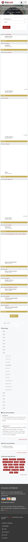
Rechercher (6, 27)
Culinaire (22, 462)
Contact (6, 510)
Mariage (11, 467)
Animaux (5, 459)
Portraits (7, 296)
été (6, 269)
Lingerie (7, 43)
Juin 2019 (7, 371)
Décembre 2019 (9, 389)
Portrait (22, 469)
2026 (4, 331)
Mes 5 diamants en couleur (11, 287)
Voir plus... (14, 316)
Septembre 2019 (9, 380)
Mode (16, 467)
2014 (4, 405)
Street (16, 472)
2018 (4, 393)
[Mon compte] (21, 2)
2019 (4, 353)
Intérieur (9, 52)
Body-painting (20, 459)
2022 (4, 343)
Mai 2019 (7, 368)
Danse (5, 464)
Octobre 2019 (8, 383)
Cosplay (16, 462)
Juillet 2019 (8, 374)
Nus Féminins (9, 225)
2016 (4, 399)
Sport (11, 472)
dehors (6, 415)
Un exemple (4, 538)
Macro (5, 467)
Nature (21, 467)
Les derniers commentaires (22, 452)
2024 (4, 337)
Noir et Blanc (15, 469)
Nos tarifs (4, 529)
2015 (4, 402)
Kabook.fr (10, 517)
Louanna (7, 144)
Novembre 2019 (9, 386)
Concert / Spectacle (7, 462)
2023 (4, 340)
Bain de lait (10, 179)
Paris (7, 98)
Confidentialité (5, 526)
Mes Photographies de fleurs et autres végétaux (16, 234)
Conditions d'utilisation (7, 523)
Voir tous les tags (23, 474)
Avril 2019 (8, 365)
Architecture (12, 459)
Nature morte (7, 469)
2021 (4, 346)
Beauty (7, 305)
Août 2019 (8, 377)
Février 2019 (8, 359)
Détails (10, 464)
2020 (4, 350)
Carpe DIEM (8, 34)
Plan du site (4, 535)
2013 (4, 408)
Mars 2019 (8, 362)
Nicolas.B (7, 426)
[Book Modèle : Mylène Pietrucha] (2, 446)
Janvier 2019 (8, 356)
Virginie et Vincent (7, 446)
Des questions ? (5, 532)
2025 (4, 334)
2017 (4, 396)
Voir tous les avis (23, 439)
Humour (16, 464)
